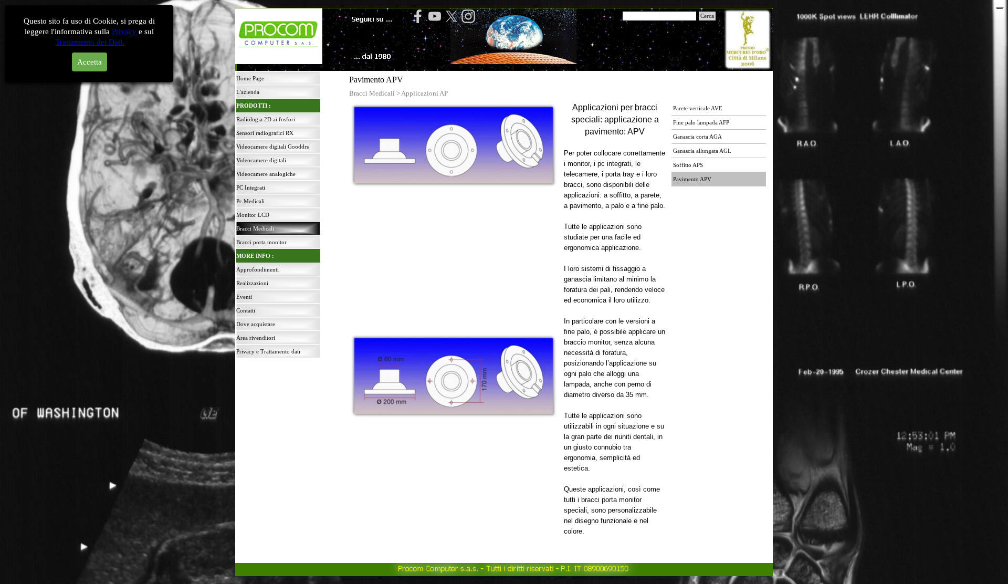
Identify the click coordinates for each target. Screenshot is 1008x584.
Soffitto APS (688, 165)
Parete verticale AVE (697, 108)
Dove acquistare (255, 324)
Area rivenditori (255, 338)
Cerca (707, 16)
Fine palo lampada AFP (701, 123)
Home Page (250, 78)
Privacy (124, 31)
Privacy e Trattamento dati (268, 351)
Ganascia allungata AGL (702, 151)
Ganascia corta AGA (697, 137)
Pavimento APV (692, 179)
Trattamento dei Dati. (90, 42)
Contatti (245, 311)
